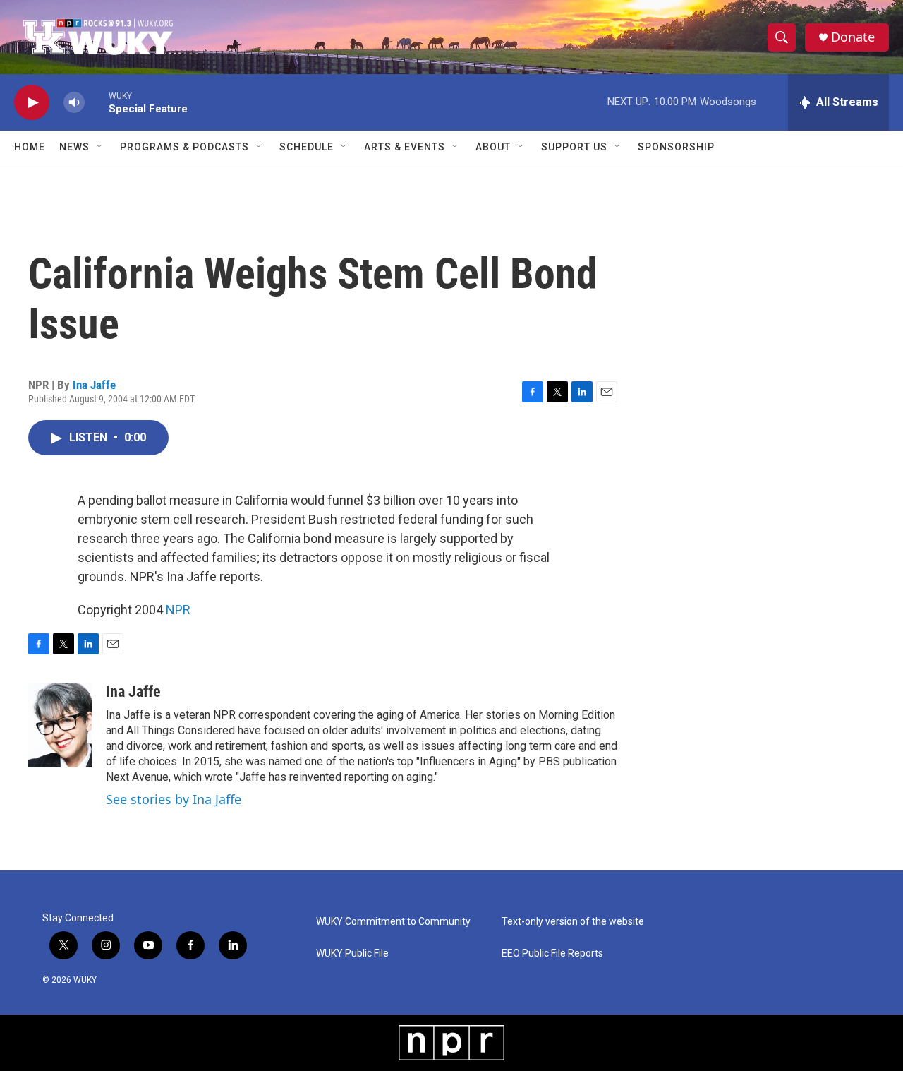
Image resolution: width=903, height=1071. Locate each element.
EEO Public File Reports (552, 953)
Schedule (306, 146)
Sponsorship (676, 146)
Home (29, 146)
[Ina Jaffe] (60, 725)
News (74, 146)
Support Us (574, 146)
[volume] (74, 103)
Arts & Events (404, 146)
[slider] (97, 102)
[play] (31, 103)
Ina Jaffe (94, 385)
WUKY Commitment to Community (393, 921)
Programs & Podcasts (184, 146)
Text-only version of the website (573, 921)
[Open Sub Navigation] (100, 146)
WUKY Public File (352, 953)
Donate (853, 37)
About (493, 146)
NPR (178, 609)
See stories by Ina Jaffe (173, 799)
